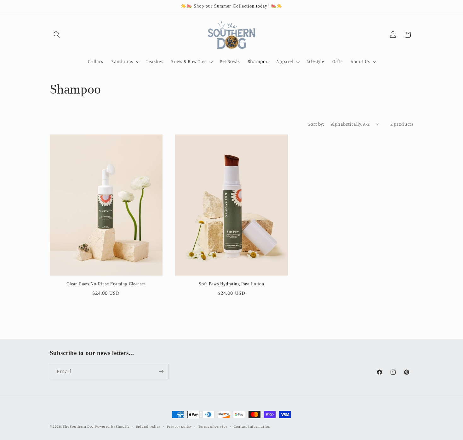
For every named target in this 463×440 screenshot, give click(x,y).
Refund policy (148, 426)
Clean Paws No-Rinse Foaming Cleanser (106, 284)
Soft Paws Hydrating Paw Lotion (231, 284)
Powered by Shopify (112, 426)
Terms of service (212, 426)
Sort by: (316, 124)
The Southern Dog (78, 426)
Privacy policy (179, 426)
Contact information (252, 426)
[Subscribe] (161, 371)
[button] (57, 34)
